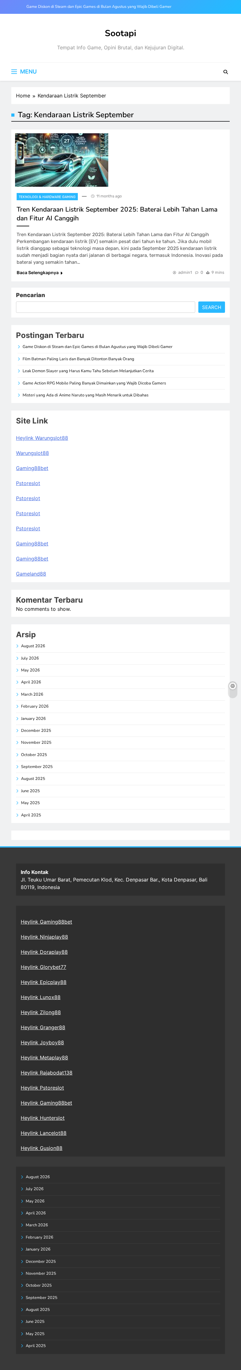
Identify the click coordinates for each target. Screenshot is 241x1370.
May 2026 (30, 670)
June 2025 (30, 791)
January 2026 (33, 718)
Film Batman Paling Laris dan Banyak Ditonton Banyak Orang (78, 359)
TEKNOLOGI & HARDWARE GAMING (47, 197)
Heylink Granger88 (43, 1027)
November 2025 (36, 742)
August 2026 (33, 646)
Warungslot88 (32, 453)
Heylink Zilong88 (41, 1012)
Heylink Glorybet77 (43, 967)
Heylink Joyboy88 (42, 1042)
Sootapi (120, 33)
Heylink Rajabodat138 (46, 1072)
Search (211, 307)
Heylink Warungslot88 (42, 438)
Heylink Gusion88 (41, 1148)
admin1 (185, 272)
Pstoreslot (28, 483)
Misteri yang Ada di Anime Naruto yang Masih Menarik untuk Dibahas (85, 395)
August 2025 (33, 779)
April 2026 (31, 682)
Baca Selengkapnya (38, 272)
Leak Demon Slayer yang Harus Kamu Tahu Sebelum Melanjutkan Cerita (88, 371)
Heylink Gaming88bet (46, 922)
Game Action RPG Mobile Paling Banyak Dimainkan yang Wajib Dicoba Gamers (94, 383)
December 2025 (36, 730)
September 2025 (37, 767)
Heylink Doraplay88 (44, 952)
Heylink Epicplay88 (44, 982)
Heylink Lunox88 (41, 997)
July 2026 (30, 658)
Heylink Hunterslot (43, 1118)
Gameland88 (31, 574)
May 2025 (30, 803)
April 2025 (31, 815)
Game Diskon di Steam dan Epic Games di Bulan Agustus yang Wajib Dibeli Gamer (98, 6)
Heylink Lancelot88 (44, 1133)
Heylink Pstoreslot (42, 1088)
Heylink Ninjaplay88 (44, 937)
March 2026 (32, 694)
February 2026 (35, 706)
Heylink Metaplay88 (44, 1057)
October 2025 (34, 755)
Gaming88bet (32, 468)
